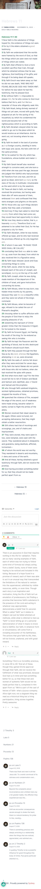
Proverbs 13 (8, 751)
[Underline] (9, 524)
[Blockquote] (20, 524)
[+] (31, 524)
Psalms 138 (8, 759)
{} (28, 524)
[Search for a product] (38, 4)
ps (9, 545)
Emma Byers (9, 27)
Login (36, 509)
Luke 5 (6, 737)
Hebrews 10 (21, 487)
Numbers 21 (8, 744)
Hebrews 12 (20, 494)
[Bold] (4, 524)
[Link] (25, 524)
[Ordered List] (14, 524)
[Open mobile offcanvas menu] (3, 4)
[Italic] (6, 524)
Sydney (31, 883)
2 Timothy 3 (8, 730)
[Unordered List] (17, 524)
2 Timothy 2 (20, 844)
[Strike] (12, 524)
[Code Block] (23, 524)
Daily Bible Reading (10, 30)
